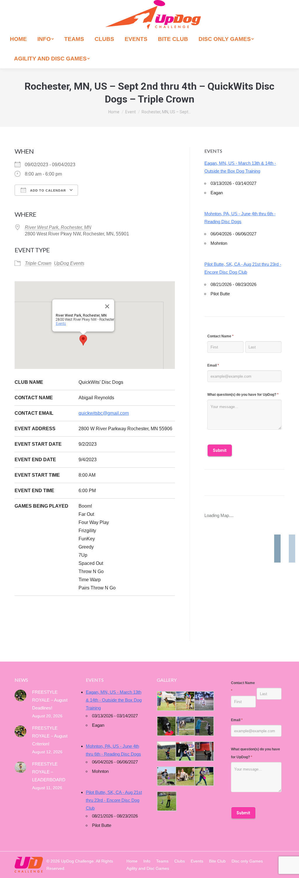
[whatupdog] (184, 751)
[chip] (203, 726)
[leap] (203, 776)
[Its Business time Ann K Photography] (166, 726)
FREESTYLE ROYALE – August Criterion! (49, 736)
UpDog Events (69, 263)
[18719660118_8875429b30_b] (166, 701)
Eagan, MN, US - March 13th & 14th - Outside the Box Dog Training (240, 167)
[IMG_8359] (184, 701)
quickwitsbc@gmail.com (104, 413)
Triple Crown (38, 263)
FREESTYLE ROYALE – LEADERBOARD (48, 771)
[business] (166, 776)
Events (61, 324)
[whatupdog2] (203, 751)
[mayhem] (166, 751)
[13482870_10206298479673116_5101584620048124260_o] (184, 726)
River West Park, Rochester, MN (58, 227)
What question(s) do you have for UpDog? (243, 395)
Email (213, 365)
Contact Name (220, 336)
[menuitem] (18, 39)
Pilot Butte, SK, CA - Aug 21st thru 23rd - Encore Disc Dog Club (242, 268)
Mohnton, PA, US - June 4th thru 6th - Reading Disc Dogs (240, 217)
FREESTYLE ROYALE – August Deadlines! (49, 700)
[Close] (107, 306)
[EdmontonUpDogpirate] (203, 701)
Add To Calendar (47, 190)
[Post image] (20, 695)
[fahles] (184, 776)
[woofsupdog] (166, 801)
